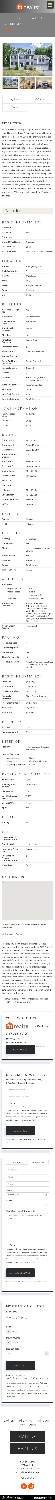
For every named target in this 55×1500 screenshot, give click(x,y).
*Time (9, 1200)
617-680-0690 (17, 1034)
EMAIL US (27, 1448)
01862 (10, 1002)
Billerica (44, 998)
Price (8, 1326)
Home (7, 998)
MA (23, 998)
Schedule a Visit (38, 1162)
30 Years (13, 1318)
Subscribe (20, 1130)
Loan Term (11, 1311)
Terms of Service (43, 1281)
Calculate (20, 1365)
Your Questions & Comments (20, 1211)
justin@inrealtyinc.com (27, 1472)
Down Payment (13, 1337)
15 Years (25, 1318)
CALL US (27, 1436)
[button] (6, 30)
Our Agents (40, 1046)
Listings (15, 998)
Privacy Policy (31, 1120)
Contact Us (20, 1049)
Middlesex (33, 998)
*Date (9, 1190)
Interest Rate (12, 1348)
